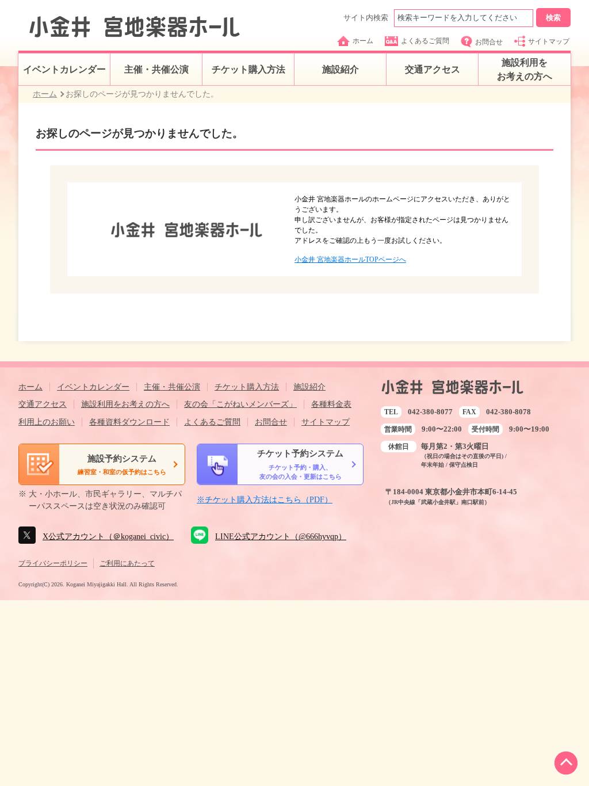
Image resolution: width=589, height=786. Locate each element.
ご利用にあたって (127, 563)
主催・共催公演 (156, 69)
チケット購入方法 (248, 69)
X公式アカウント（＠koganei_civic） (108, 536)
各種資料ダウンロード (129, 422)
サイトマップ (548, 41)
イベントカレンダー (64, 69)
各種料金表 (331, 404)
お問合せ (489, 42)
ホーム (363, 41)
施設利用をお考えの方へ (524, 69)
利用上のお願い (46, 422)
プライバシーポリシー (52, 563)
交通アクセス (432, 69)
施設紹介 (340, 69)
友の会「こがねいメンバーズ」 (240, 404)
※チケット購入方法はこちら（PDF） (264, 499)
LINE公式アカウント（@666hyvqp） (280, 536)
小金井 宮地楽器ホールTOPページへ (350, 259)
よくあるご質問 (425, 41)
